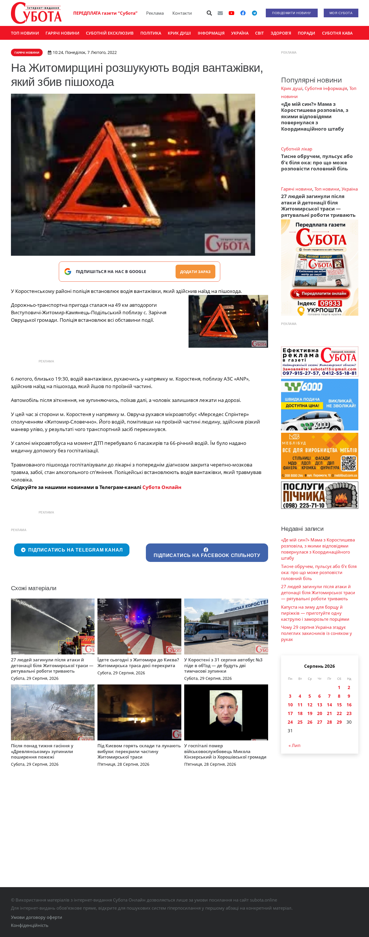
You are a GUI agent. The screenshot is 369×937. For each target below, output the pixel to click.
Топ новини (327, 189)
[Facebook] (243, 13)
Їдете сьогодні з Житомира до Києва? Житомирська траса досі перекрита (138, 662)
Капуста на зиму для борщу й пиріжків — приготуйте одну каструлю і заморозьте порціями (315, 613)
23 (349, 713)
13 (319, 705)
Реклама (155, 13)
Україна (350, 189)
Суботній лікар (296, 149)
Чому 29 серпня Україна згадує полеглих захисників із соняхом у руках (316, 633)
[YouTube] (231, 13)
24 (290, 722)
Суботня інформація (326, 88)
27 (319, 722)
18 (300, 713)
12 (309, 705)
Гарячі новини (296, 189)
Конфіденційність (29, 925)
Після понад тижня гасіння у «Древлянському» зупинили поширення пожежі (42, 751)
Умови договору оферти (36, 917)
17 (290, 713)
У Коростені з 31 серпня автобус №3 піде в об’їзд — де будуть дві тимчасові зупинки (223, 665)
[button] (209, 13)
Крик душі (291, 88)
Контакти (182, 13)
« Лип (294, 745)
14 (329, 705)
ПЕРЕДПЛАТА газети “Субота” (105, 13)
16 (349, 705)
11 (300, 705)
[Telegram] (254, 13)
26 (309, 722)
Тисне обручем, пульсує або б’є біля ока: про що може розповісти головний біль (317, 162)
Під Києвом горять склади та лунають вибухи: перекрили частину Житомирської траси (139, 751)
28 (329, 722)
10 (290, 705)
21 (329, 713)
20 (319, 713)
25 (300, 722)
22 (339, 713)
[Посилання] (36, 13)
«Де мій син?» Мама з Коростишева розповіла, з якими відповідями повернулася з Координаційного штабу (314, 116)
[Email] (220, 13)
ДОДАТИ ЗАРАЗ (195, 271)
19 (309, 713)
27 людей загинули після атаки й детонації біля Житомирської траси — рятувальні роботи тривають (52, 665)
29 (339, 722)
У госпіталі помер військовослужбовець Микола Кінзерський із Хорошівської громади (225, 751)
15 (339, 705)
